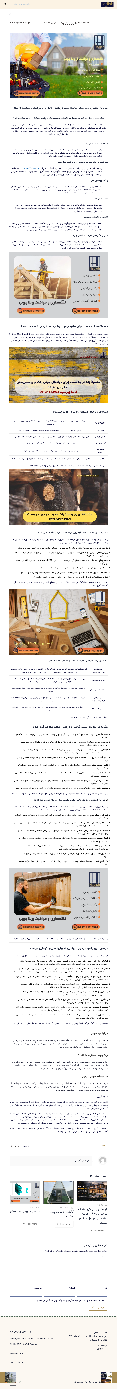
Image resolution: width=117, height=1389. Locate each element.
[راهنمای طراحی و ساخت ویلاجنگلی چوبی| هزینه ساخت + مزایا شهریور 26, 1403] (2, 1377)
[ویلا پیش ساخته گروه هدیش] (107, 4)
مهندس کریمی (68, 22)
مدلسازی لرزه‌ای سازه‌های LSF (25, 1214)
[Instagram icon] (20, 1382)
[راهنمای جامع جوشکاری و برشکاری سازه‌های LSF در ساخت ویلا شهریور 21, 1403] (114, 1377)
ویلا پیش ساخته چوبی (32, 168)
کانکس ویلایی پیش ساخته (61, 1214)
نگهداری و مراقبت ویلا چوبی (70, 162)
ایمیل (72, 1288)
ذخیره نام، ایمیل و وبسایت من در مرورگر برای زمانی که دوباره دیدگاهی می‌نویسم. (70, 1300)
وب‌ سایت (38, 1288)
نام (105, 1288)
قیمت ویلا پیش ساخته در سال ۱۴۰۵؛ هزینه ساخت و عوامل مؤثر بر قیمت (92, 1216)
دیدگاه (103, 1256)
